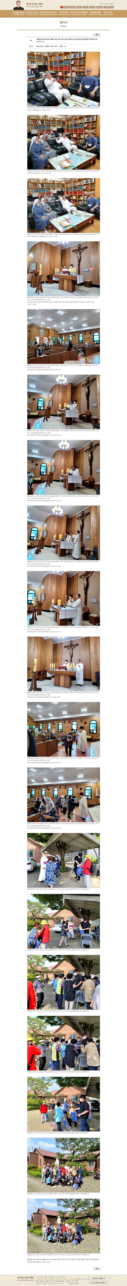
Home (101, 3)
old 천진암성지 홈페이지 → (99, 1282)
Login (106, 3)
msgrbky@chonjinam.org (81, 1279)
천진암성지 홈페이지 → (99, 1278)
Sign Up (111, 3)
